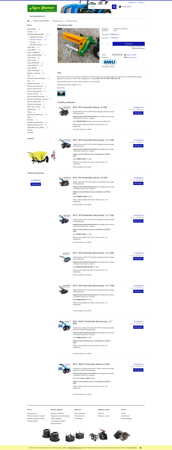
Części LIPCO (31, 60)
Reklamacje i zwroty (103, 416)
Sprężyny (30, 120)
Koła (28, 81)
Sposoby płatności (56, 423)
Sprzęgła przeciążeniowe (35, 122)
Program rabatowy (32, 421)
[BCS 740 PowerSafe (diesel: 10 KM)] (64, 181)
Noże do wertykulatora (34, 104)
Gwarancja (101, 413)
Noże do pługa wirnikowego (36, 96)
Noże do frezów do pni (34, 88)
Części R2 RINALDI (33, 70)
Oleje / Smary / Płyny (33, 107)
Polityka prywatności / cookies (36, 416)
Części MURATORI (33, 63)
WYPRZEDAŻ (31, 29)
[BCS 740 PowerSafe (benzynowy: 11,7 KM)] (64, 219)
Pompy (29, 112)
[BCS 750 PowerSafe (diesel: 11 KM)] (64, 111)
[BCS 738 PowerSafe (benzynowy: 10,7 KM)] (64, 289)
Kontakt (123, 413)
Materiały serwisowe (36, 44)
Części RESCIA (32, 68)
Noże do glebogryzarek (34, 91)
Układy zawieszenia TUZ (35, 125)
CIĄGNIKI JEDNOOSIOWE (35, 34)
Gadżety (30, 32)
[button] (130, 55)
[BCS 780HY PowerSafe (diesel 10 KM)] (64, 368)
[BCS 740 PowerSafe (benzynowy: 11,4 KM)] (64, 257)
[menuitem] (37, 16)
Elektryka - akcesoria (33, 73)
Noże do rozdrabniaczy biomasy (37, 99)
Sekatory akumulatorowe (35, 114)
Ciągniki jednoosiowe (36, 37)
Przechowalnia (78, 418)
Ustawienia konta (79, 416)
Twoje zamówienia (79, 413)
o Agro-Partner (125, 416)
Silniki (29, 117)
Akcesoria (33, 42)
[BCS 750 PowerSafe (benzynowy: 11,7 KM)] (64, 143)
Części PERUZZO (33, 65)
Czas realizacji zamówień (58, 421)
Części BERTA (31, 50)
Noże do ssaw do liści (34, 101)
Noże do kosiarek (32, 94)
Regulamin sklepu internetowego (60, 416)
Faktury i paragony (56, 418)
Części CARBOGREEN (34, 55)
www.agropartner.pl (126, 418)
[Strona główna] (42, 8)
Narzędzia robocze (36, 39)
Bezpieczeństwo (32, 413)
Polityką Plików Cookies (75, 448)
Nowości (30, 130)
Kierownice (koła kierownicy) (36, 78)
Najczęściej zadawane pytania (36, 418)
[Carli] (110, 62)
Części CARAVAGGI (33, 52)
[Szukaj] (114, 6)
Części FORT (31, 57)
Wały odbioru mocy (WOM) (35, 127)
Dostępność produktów (57, 413)
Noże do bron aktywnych (35, 86)
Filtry (28, 76)
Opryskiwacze (31, 109)
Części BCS (31, 47)
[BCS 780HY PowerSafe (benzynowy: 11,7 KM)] (64, 326)
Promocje (30, 132)
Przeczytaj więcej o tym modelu (82, 129)
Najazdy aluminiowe (33, 83)
